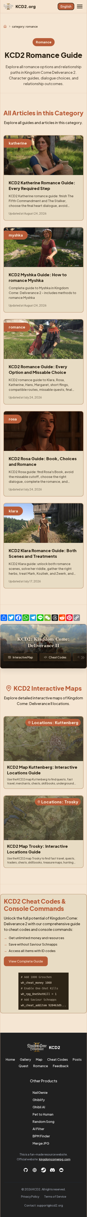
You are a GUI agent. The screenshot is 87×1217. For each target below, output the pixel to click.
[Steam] (43, 1170)
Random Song (43, 1121)
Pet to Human (43, 1114)
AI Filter (38, 1129)
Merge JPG (41, 1143)
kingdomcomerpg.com (54, 1159)
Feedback (61, 1066)
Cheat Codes (57, 1059)
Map (39, 1059)
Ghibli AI (39, 1107)
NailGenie (40, 1092)
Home (10, 1059)
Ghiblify (39, 1100)
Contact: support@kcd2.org (43, 1205)
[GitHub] (25, 1170)
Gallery (25, 1059)
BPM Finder (41, 1136)
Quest (23, 1066)
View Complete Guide (26, 961)
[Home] (5, 26)
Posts (77, 1059)
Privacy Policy (30, 1196)
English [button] (65, 6)
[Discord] (52, 1170)
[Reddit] (61, 1170)
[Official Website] (34, 1170)
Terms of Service (55, 1196)
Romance (40, 1066)
